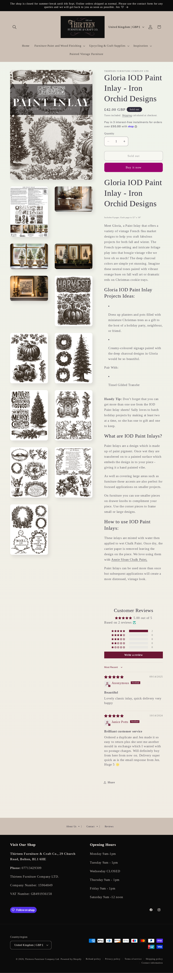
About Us (71, 826)
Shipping (127, 115)
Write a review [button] (133, 654)
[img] (114, 677)
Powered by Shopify (71, 959)
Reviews (109, 826)
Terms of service (133, 959)
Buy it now (133, 167)
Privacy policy (112, 959)
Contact (90, 826)
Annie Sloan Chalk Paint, (129, 559)
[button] (14, 26)
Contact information (152, 963)
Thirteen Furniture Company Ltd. (42, 959)
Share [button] (111, 782)
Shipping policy (154, 959)
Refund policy (93, 959)
